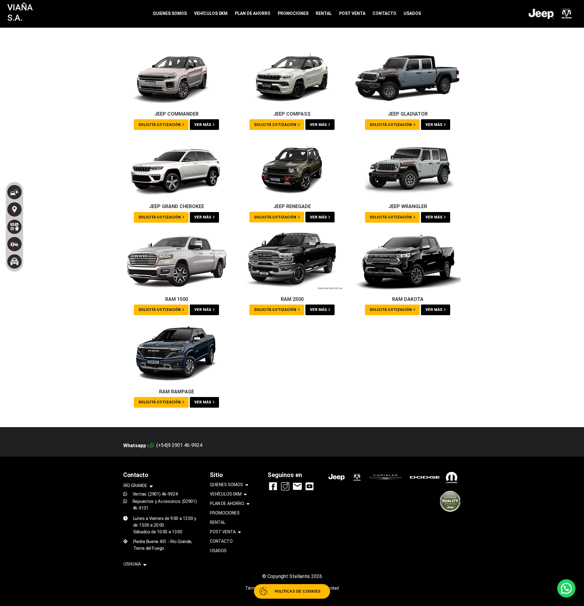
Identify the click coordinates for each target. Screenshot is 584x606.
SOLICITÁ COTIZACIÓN (159, 125)
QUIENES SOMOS (170, 13)
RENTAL (324, 13)
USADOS (412, 13)
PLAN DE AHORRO (252, 13)
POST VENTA (352, 13)
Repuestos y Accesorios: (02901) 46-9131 (165, 505)
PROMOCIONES (293, 13)
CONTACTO (384, 13)
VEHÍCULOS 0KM (211, 13)
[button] (566, 588)
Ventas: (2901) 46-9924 (155, 494)
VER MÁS (202, 125)
